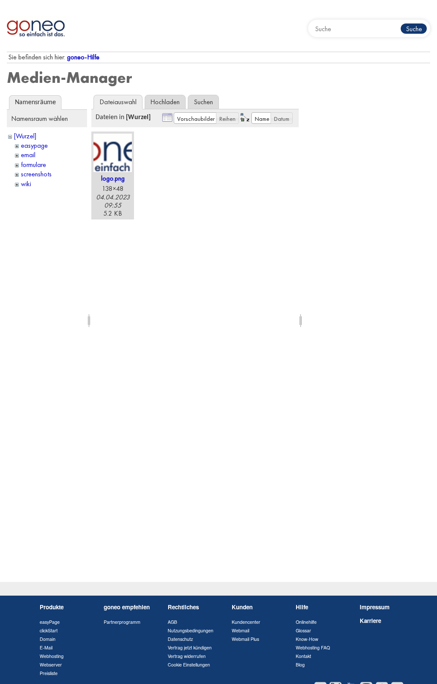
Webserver (51, 664)
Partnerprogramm (122, 622)
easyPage (50, 622)
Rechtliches (183, 607)
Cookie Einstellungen (189, 664)
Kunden (242, 607)
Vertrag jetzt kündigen (190, 647)
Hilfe (302, 607)
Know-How (307, 639)
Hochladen (165, 101)
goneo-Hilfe (83, 57)
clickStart (49, 630)
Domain (47, 639)
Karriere (370, 621)
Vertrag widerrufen (187, 656)
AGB (172, 622)
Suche (414, 28)
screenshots (36, 174)
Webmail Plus (245, 639)
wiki (26, 183)
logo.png (113, 178)
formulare (33, 164)
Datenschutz (180, 639)
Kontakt (303, 656)
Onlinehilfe (306, 622)
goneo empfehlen (127, 607)
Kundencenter (246, 622)
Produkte (52, 607)
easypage (34, 145)
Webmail (240, 630)
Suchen (203, 101)
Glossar (303, 630)
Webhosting (52, 656)
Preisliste (49, 673)
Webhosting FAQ (313, 647)
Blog (300, 664)
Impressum (375, 607)
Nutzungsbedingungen (190, 630)
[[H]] (36, 25)
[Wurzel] (25, 136)
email (28, 154)
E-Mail (46, 647)
